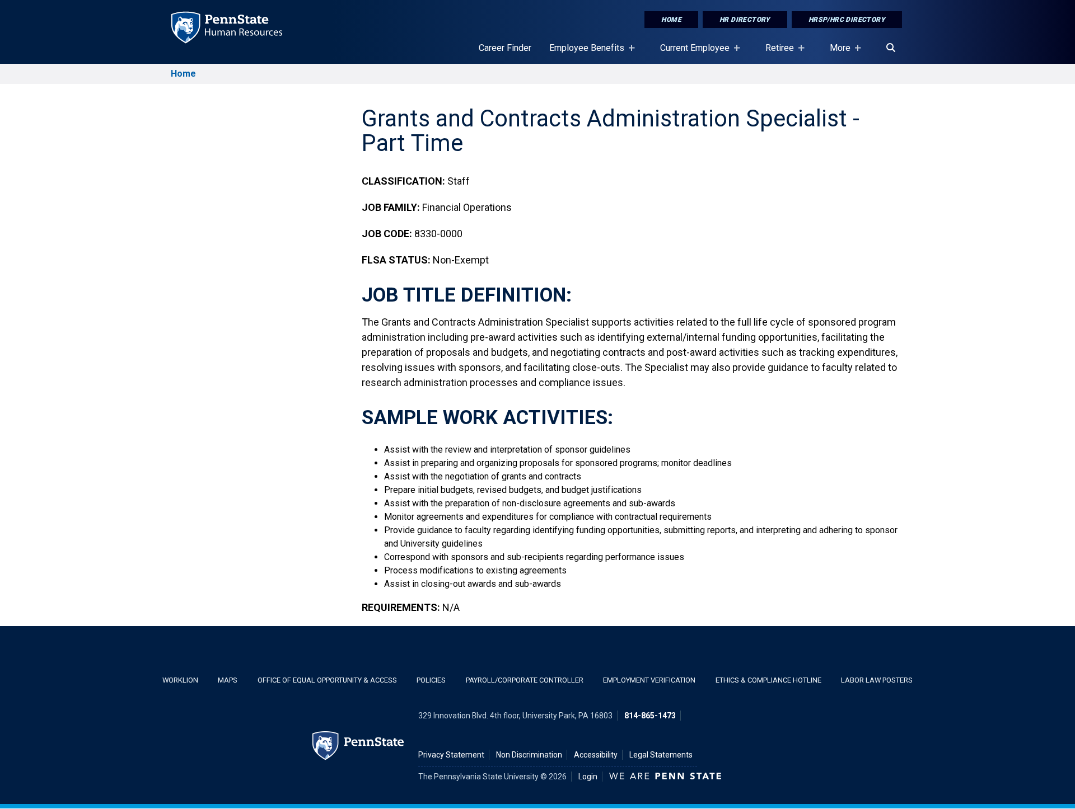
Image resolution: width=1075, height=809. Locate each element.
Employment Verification (649, 680)
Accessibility (596, 754)
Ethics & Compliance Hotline (768, 680)
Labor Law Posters (877, 680)
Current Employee (690, 53)
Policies (431, 680)
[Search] (890, 48)
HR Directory (744, 19)
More (835, 53)
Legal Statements (661, 754)
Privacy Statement (451, 754)
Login (587, 776)
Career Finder (505, 48)
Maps (227, 680)
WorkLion (180, 680)
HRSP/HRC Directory (846, 19)
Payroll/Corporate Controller (524, 680)
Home (671, 19)
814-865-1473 (650, 715)
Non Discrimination (529, 754)
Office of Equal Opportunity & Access (327, 680)
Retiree (775, 53)
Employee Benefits (582, 53)
